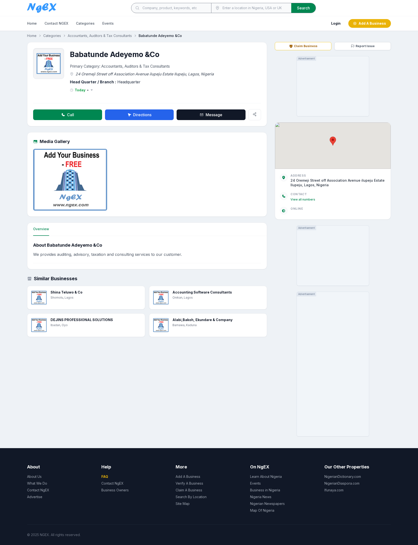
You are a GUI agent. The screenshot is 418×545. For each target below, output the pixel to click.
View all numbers (303, 199)
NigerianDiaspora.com (341, 483)
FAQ (104, 476)
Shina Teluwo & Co (66, 292)
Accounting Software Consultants (202, 292)
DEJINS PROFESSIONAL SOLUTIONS (82, 320)
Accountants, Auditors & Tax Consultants (100, 36)
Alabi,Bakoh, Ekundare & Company (202, 320)
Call (70, 114)
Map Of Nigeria (262, 510)
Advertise (34, 497)
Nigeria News (260, 497)
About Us (34, 476)
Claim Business (305, 46)
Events (108, 23)
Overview (41, 229)
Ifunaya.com (333, 490)
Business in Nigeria (265, 490)
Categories (85, 23)
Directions (142, 114)
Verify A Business (189, 483)
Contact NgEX (38, 490)
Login (336, 23)
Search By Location (191, 497)
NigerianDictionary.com (342, 476)
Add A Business (372, 23)
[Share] (254, 114)
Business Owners (115, 490)
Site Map (183, 504)
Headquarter (129, 81)
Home (32, 23)
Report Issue (365, 46)
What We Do (37, 483)
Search (303, 8)
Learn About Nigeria (266, 476)
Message (214, 114)
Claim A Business (189, 490)
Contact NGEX (56, 23)
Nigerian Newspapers (267, 504)
